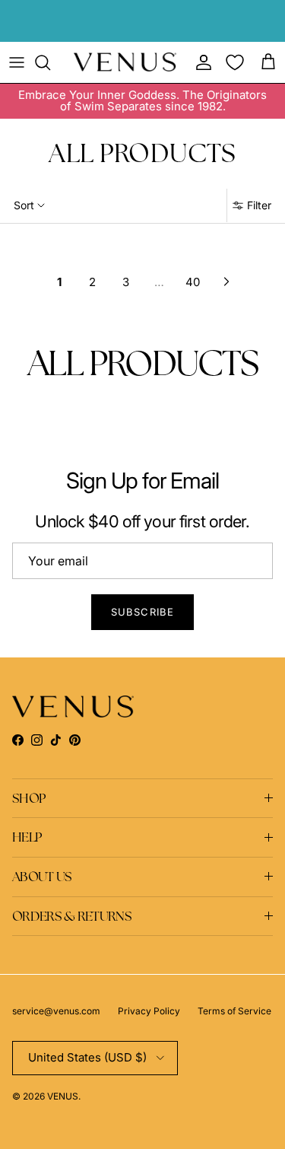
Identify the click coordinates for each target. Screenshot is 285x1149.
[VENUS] (125, 62)
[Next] (226, 281)
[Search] (50, 62)
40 (192, 282)
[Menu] (16, 62)
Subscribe (142, 612)
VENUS (62, 1096)
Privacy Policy (149, 1011)
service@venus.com (56, 1011)
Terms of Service (234, 1011)
